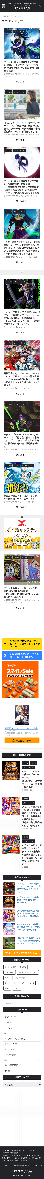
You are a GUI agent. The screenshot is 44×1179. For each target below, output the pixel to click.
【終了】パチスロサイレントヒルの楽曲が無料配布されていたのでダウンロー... (29, 941)
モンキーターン (10, 983)
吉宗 (33, 502)
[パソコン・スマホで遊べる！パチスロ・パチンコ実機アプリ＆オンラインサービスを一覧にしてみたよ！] (9, 888)
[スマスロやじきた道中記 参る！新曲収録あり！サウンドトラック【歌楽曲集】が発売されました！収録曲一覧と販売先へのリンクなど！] (9, 915)
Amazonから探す (23, 741)
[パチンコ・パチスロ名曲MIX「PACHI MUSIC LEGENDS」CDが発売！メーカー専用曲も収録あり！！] (9, 902)
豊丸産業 (23, 967)
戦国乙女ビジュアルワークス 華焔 (21, 728)
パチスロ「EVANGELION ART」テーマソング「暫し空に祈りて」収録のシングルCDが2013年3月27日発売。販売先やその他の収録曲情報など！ (21, 440)
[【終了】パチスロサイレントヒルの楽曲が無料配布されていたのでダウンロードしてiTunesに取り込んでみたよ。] (9, 943)
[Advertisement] (22, 1123)
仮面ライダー (32, 600)
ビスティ (7, 76)
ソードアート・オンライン (27, 972)
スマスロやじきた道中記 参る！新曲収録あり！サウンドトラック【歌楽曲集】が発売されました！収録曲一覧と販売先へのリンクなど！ (32, 816)
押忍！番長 (22, 600)
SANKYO (35, 74)
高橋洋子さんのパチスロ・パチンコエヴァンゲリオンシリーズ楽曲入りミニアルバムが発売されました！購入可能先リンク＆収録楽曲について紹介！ (21, 379)
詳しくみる (20, 82)
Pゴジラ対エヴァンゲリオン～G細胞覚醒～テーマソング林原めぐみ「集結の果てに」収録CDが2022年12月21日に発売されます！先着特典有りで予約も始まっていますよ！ (22, 248)
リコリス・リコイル (27, 983)
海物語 (7, 988)
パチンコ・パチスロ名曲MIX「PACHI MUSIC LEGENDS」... (28, 900)
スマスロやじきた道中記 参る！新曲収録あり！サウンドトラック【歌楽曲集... (29, 913)
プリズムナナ (20, 978)
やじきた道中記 (10, 967)
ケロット (8, 978)
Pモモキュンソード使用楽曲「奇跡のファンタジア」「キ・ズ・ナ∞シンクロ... (29, 927)
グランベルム (9, 972)
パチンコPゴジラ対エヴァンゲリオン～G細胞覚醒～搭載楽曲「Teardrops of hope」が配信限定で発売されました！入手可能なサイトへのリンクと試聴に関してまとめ (21, 187)
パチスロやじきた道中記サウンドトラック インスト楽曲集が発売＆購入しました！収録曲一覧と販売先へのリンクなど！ (32, 854)
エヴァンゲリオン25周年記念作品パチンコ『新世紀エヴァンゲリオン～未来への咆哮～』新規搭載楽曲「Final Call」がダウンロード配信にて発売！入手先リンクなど (22, 318)
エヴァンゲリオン (24, 74)
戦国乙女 (17, 988)
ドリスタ (19, 602)
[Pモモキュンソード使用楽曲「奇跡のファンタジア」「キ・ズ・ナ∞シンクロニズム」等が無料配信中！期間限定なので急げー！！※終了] (9, 929)
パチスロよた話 (22, 8)
